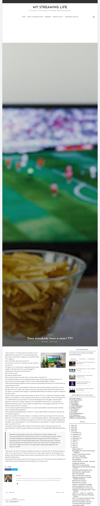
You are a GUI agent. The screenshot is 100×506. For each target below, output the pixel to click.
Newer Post (11, 492)
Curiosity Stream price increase (81, 503)
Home (24, 16)
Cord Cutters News (74, 398)
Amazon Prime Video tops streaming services (83, 495)
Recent (73, 359)
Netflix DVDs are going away (80, 465)
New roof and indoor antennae (81, 475)
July (73, 442)
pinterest (22, 469)
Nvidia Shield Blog (76, 406)
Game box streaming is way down (82, 502)
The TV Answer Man (75, 400)
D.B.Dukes (45, 341)
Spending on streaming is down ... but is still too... (83, 490)
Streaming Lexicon (71, 16)
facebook (8, 469)
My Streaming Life (50, 7)
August (74, 440)
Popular (82, 359)
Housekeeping (76, 459)
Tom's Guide (72, 412)
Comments (91, 359)
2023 (72, 431)
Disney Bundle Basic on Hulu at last (82, 488)
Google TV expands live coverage (82, 484)
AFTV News (74, 401)
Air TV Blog (74, 409)
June (73, 443)
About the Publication (35, 16)
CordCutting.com (74, 415)
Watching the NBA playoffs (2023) (82, 470)
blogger (14, 498)
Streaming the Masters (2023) (81, 500)
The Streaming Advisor (76, 413)
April (74, 447)
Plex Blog (73, 410)
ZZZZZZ (50, 334)
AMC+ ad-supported (78, 474)
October (75, 436)
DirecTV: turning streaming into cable (83, 498)
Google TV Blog (75, 407)
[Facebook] (92, 1)
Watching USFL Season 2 (79, 481)
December (75, 433)
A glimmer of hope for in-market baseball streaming (81, 478)
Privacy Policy (58, 16)
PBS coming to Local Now (79, 458)
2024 (72, 429)
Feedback (48, 16)
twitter (15, 469)
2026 (72, 425)
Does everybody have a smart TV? (82, 486)
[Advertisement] (50, 31)
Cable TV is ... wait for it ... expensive (82, 493)
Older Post (58, 492)
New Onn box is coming (79, 482)
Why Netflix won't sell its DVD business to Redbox (83, 451)
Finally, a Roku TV (77, 449)
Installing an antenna (78, 463)
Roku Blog (74, 403)
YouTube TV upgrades (79, 456)
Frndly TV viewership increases (81, 454)
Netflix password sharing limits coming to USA (83, 467)
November (75, 434)
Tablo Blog (74, 404)
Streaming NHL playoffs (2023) (81, 472)
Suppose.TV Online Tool (76, 416)
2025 (72, 427)
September (75, 438)
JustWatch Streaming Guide (77, 418)
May (73, 445)
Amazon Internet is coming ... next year (83, 461)
